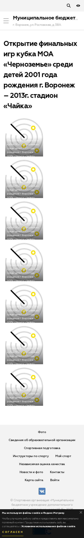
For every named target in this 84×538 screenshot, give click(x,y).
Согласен (12, 532)
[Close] (81, 512)
